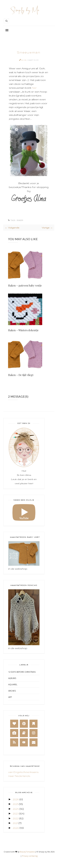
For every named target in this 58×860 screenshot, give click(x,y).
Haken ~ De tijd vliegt (20, 375)
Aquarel (12, 684)
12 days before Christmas (22, 671)
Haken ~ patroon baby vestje (25, 285)
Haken (20, 220)
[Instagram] (33, 733)
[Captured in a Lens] (14, 733)
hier (34, 87)
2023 (16, 813)
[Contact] (33, 742)
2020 (16, 828)
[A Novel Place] (33, 724)
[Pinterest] (24, 724)
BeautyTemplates (27, 851)
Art (10, 697)
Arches (12, 690)
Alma (24, 60)
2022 (16, 818)
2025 (15, 804)
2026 (16, 799)
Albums (12, 678)
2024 (16, 809)
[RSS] (14, 742)
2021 (15, 823)
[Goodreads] (24, 733)
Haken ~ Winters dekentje (23, 330)
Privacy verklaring (30, 856)
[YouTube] (24, 742)
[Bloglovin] (14, 724)
